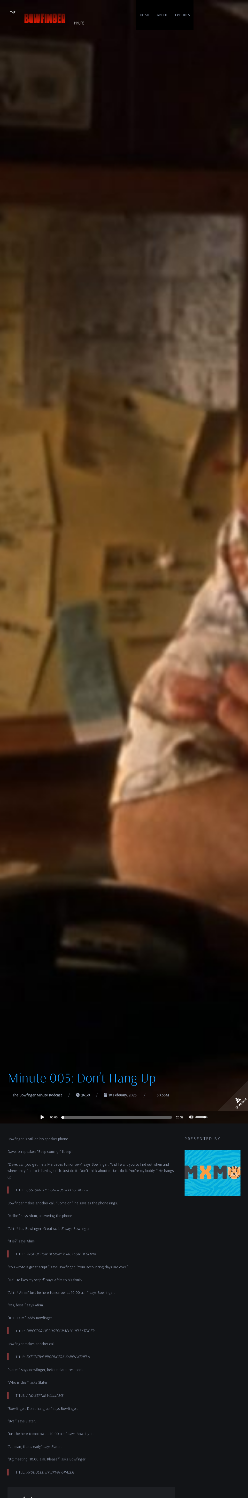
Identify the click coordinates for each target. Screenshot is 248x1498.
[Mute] (191, 1117)
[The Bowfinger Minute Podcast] (46, 18)
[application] (124, 1117)
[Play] (42, 1117)
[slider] (117, 1117)
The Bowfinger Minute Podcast (37, 1094)
